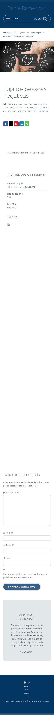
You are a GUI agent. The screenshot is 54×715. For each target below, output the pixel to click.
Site (8, 558)
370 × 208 (22, 111)
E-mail (10, 545)
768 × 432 (42, 104)
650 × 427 (29, 108)
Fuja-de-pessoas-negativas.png (21, 187)
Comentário (13, 492)
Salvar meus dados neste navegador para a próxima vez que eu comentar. (25, 576)
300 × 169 (31, 104)
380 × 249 (19, 108)
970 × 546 (32, 111)
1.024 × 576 (8, 108)
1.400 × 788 (43, 111)
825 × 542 (38, 108)
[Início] (27, 689)
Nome (9, 532)
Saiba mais (26, 652)
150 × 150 (22, 104)
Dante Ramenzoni (11, 701)
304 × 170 (12, 111)
